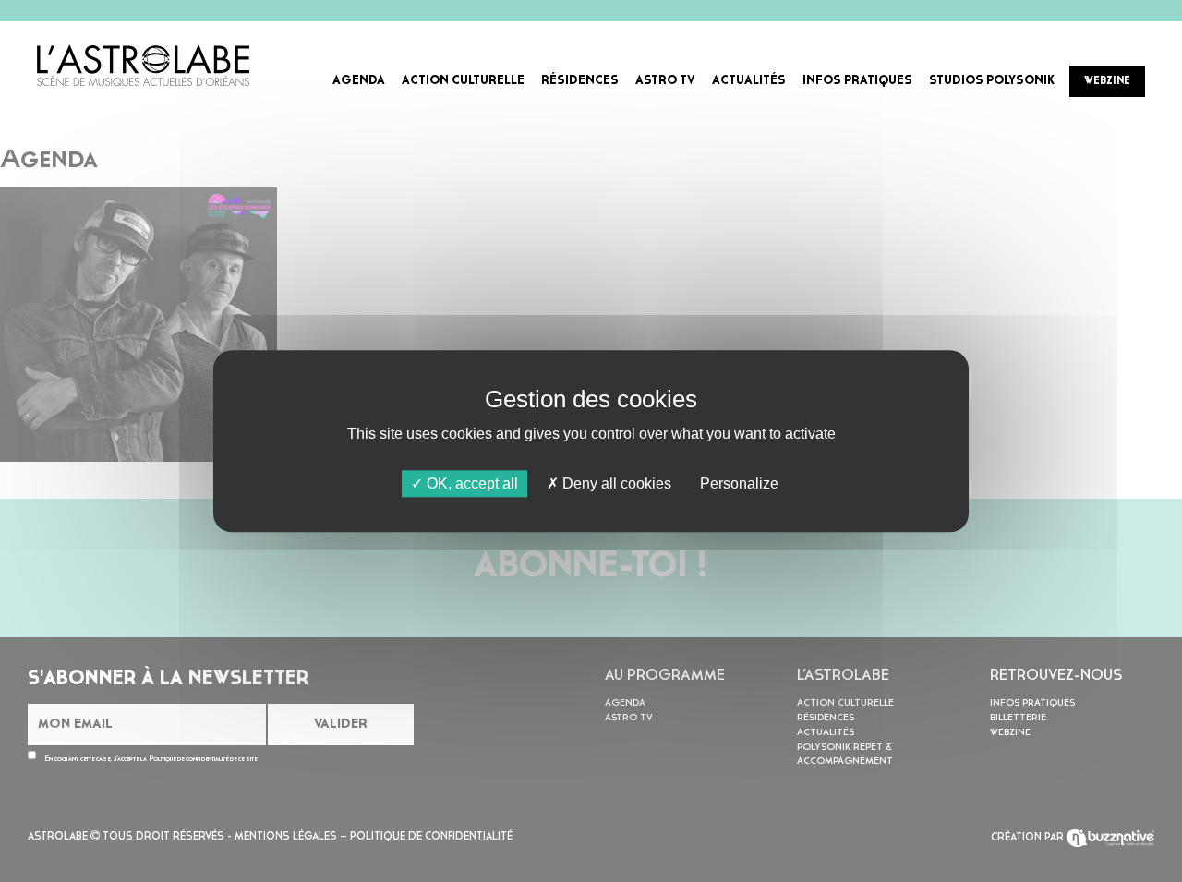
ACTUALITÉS (749, 81)
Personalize (739, 483)
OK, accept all (470, 483)
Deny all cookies (615, 483)
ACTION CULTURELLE (463, 81)
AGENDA (358, 81)
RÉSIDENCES (580, 81)
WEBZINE (1107, 81)
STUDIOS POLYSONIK (992, 81)
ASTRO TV (665, 81)
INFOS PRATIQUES (857, 81)
